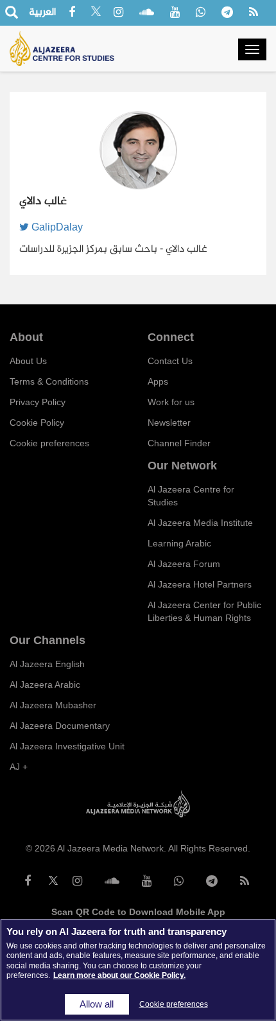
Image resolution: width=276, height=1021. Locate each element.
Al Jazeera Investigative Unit (67, 746)
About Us (28, 361)
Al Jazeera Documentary (60, 725)
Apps (158, 381)
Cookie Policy (37, 422)
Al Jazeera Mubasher (53, 705)
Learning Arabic (179, 543)
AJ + (19, 767)
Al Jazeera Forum (184, 564)
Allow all (97, 1004)
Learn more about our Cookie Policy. (119, 975)
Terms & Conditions (49, 381)
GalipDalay (56, 227)
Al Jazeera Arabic (45, 684)
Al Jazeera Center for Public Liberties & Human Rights (204, 611)
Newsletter (169, 422)
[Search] (11, 13)
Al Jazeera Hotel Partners (200, 584)
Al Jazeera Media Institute (200, 523)
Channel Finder (179, 443)
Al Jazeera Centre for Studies (191, 495)
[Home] (62, 48)
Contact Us (170, 361)
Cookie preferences (49, 443)
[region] (138, 970)
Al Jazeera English (47, 664)
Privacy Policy (37, 402)
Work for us (171, 402)
